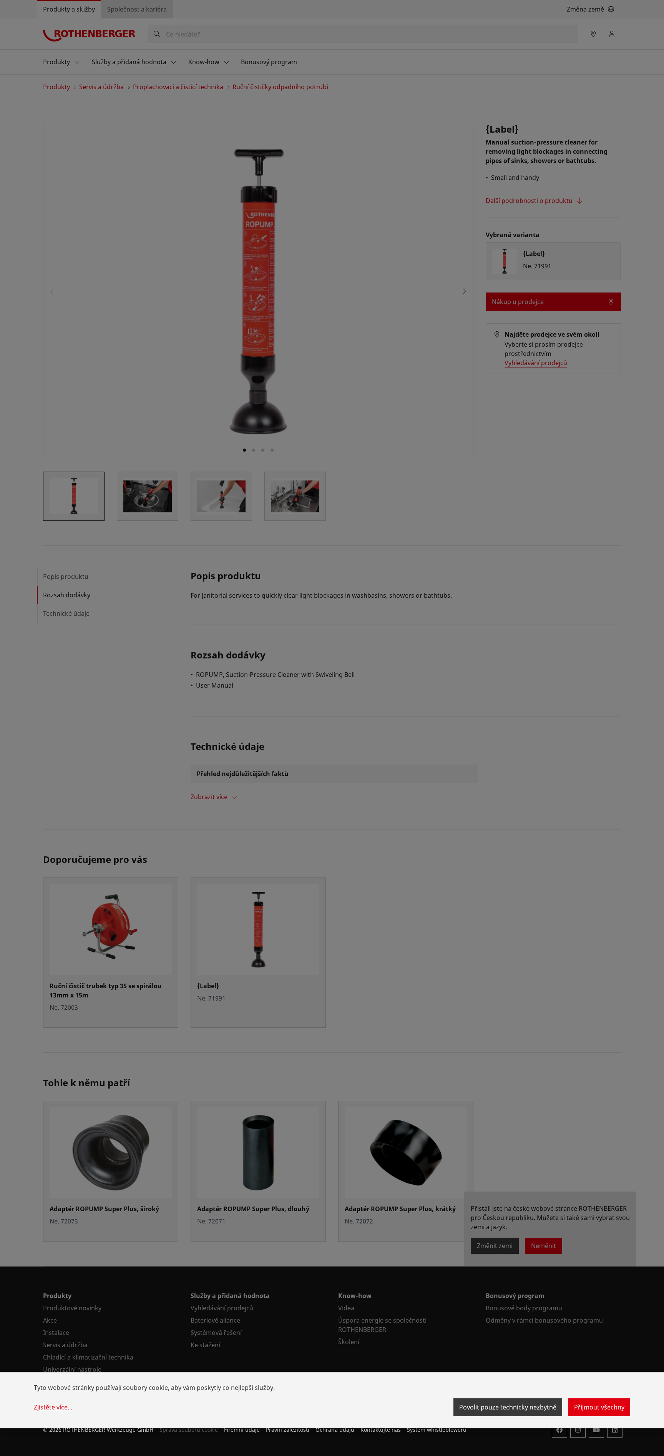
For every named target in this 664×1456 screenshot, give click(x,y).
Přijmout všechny (599, 1407)
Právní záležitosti (287, 1429)
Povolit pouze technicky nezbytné (507, 1407)
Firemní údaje (242, 1429)
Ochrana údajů (334, 1429)
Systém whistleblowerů (436, 1429)
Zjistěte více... (53, 1407)
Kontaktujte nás (380, 1429)
